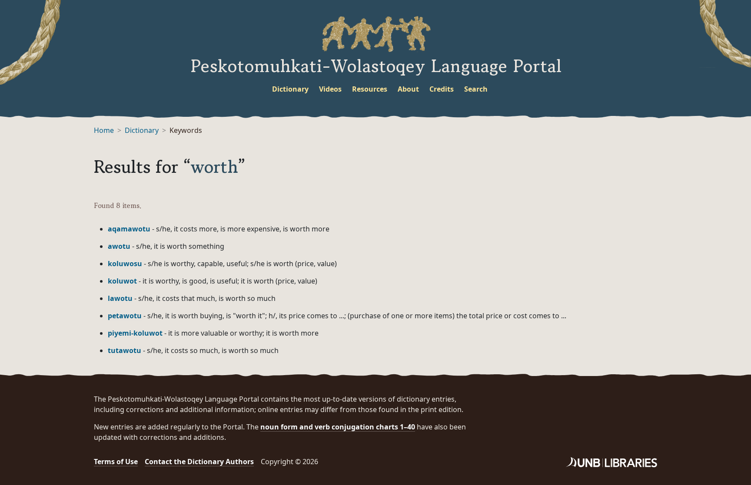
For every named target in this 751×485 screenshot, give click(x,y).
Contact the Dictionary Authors (199, 461)
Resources (369, 89)
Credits (441, 89)
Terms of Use (116, 461)
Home (104, 130)
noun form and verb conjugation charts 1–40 (337, 427)
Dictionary (290, 89)
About (408, 89)
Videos (330, 89)
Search (476, 89)
